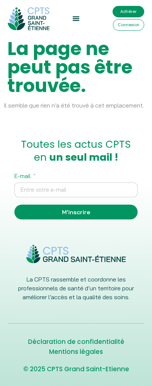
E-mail (23, 176)
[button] (76, 18)
